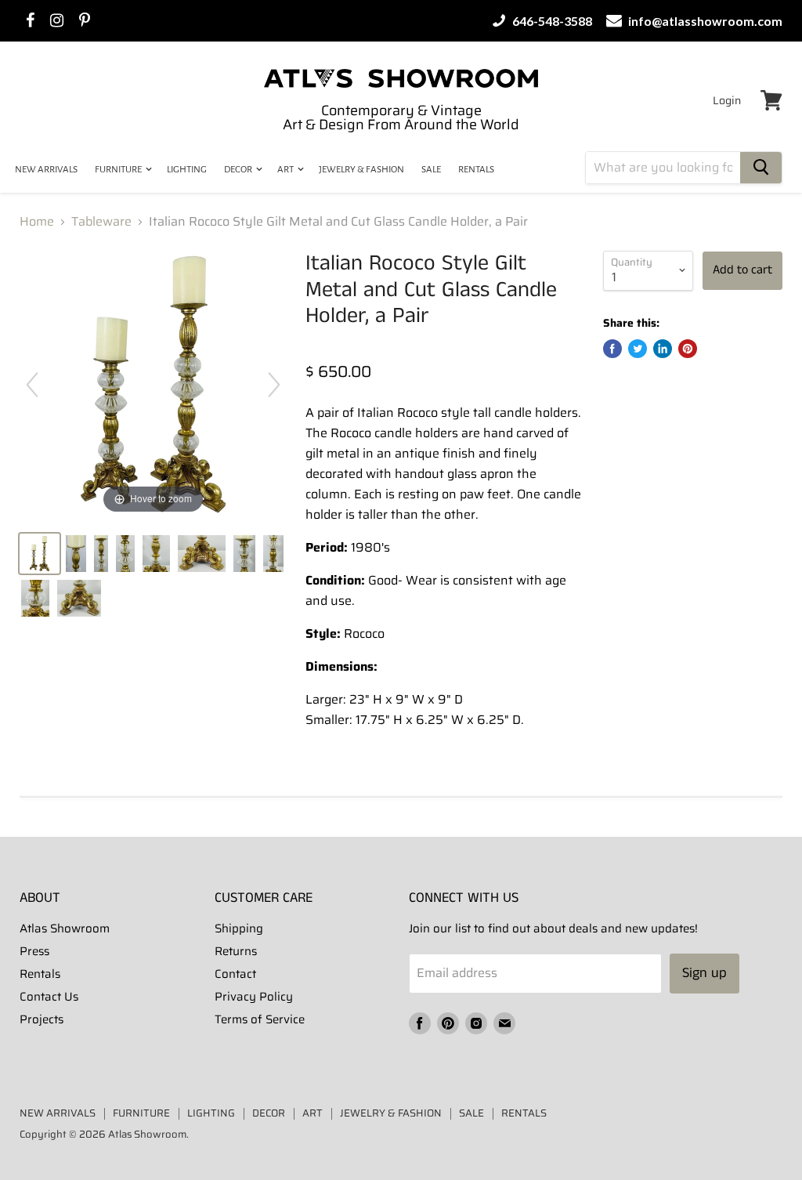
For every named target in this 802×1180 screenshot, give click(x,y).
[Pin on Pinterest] (687, 348)
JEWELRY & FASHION (361, 170)
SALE (431, 170)
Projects (41, 1019)
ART (286, 170)
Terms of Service (260, 1019)
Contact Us (49, 996)
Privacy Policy (254, 996)
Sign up (704, 973)
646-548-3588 (551, 20)
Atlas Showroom (65, 928)
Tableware (101, 222)
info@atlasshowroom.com (704, 20)
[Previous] (32, 385)
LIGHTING (187, 170)
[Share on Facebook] (612, 348)
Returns (236, 951)
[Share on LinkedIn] (662, 348)
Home (37, 222)
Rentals (40, 974)
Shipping (239, 928)
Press (34, 951)
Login (727, 100)
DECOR (239, 170)
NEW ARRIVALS (46, 170)
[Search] (761, 167)
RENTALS (476, 170)
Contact (235, 974)
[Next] (274, 385)
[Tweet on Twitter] (637, 348)
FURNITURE (119, 170)
